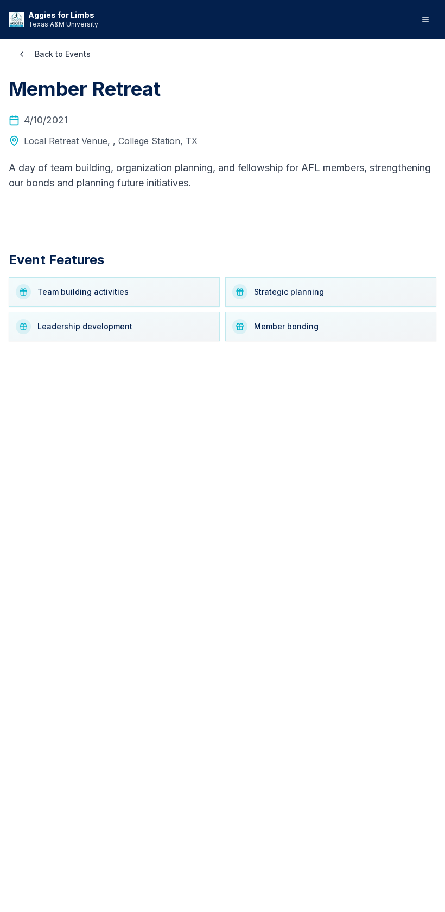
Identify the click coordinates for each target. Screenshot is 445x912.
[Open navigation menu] (425, 19)
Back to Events (63, 53)
